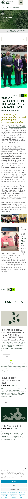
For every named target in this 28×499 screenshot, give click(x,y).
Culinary (9, 7)
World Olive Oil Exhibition (17, 127)
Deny (14, 485)
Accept (14, 481)
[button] (26, 468)
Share (15, 95)
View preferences (14, 489)
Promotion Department (23, 240)
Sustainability (16, 7)
